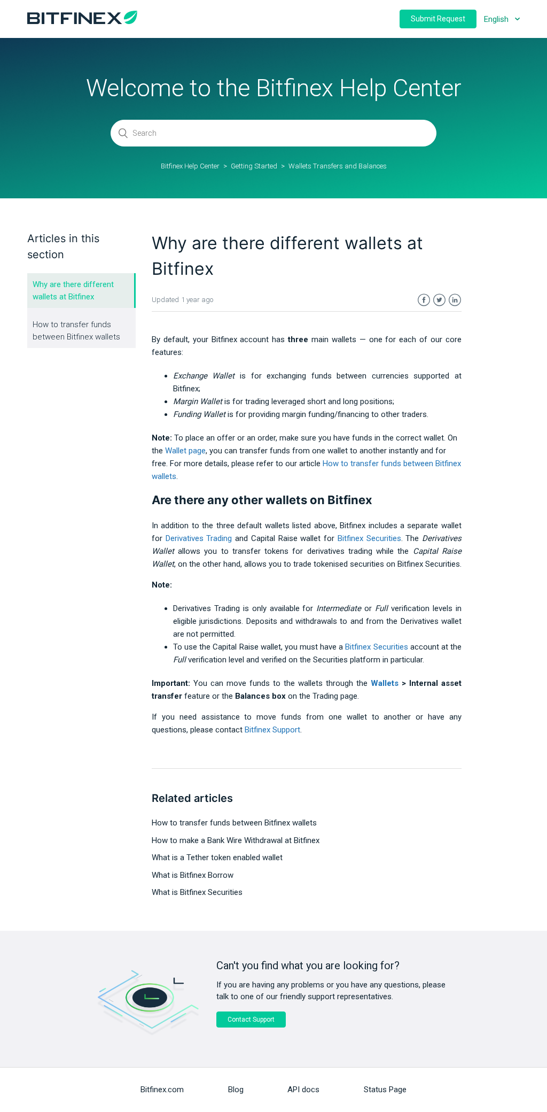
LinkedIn (455, 300)
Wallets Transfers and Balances (337, 166)
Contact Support (251, 1019)
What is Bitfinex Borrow (192, 875)
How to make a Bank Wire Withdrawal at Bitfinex (235, 840)
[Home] (82, 21)
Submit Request (438, 18)
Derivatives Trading (199, 538)
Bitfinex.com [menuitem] (162, 1089)
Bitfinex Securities (369, 538)
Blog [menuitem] (236, 1089)
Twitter (439, 300)
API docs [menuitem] (303, 1089)
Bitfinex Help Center (190, 166)
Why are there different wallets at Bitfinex (73, 291)
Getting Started (254, 166)
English (497, 19)
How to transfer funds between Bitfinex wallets (76, 331)
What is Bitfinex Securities (197, 892)
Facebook (424, 300)
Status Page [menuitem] (385, 1089)
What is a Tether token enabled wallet (217, 857)
